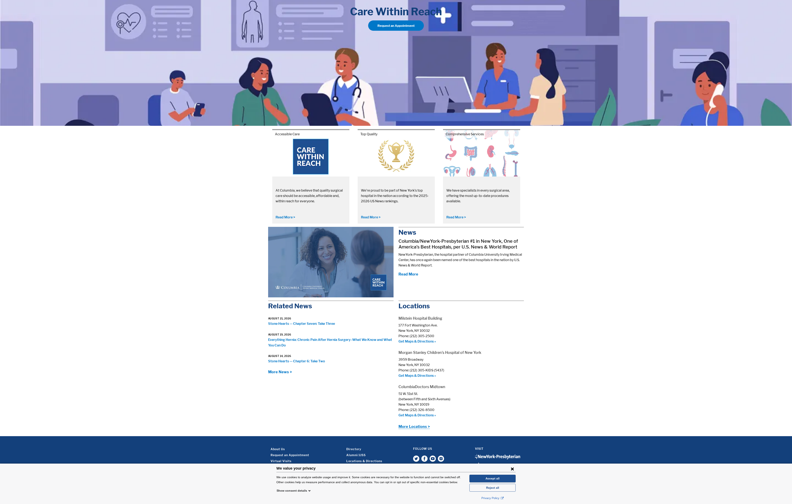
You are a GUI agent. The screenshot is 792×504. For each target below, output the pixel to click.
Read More (408, 274)
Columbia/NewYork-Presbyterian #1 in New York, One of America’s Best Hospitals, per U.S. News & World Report (458, 244)
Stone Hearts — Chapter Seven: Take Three (301, 324)
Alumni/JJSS (356, 455)
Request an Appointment (396, 26)
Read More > (285, 217)
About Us (278, 449)
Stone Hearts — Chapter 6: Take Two (296, 361)
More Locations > (414, 426)
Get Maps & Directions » (417, 341)
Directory (353, 449)
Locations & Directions (364, 461)
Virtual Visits (281, 461)
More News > (280, 372)
